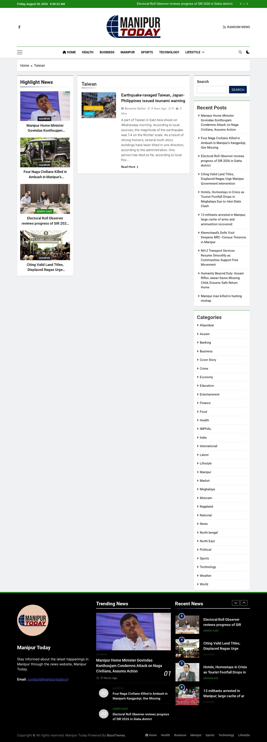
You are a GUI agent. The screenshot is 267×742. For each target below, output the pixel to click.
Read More (128, 167)
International (208, 446)
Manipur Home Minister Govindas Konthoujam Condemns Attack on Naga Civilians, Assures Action (129, 665)
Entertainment (209, 394)
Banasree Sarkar (135, 108)
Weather (205, 576)
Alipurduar (207, 325)
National (206, 515)
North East (44, 211)
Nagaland (206, 506)
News (204, 524)
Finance (205, 403)
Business (107, 52)
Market (205, 481)
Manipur (128, 52)
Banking (205, 342)
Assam (205, 334)
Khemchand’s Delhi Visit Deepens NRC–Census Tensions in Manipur (223, 237)
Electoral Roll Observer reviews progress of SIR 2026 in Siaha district (185, 4)
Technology (169, 52)
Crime (204, 368)
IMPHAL (205, 429)
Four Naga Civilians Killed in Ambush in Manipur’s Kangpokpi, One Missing (45, 177)
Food (203, 412)
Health (87, 52)
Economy (206, 377)
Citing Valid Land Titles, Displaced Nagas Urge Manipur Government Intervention (222, 178)
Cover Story (93, 108)
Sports (147, 52)
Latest (89, 114)
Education (207, 386)
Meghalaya (207, 489)
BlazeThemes (116, 735)
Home (71, 52)
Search (203, 81)
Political (205, 550)
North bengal (209, 532)
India (203, 437)
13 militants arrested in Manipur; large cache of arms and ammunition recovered (223, 219)
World (204, 584)
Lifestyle (192, 52)
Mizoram (206, 498)
